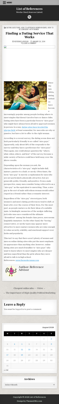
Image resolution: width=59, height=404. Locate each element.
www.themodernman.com (27, 260)
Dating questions (13, 27)
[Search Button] (29, 17)
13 (29, 349)
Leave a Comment (30, 43)
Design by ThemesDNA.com (29, 401)
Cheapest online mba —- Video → (29, 288)
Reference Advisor (21, 41)
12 (22, 349)
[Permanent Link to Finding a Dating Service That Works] (29, 62)
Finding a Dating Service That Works (29, 35)
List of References (29, 9)
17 (7, 355)
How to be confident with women (36, 28)
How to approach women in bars (34, 27)
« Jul (6, 370)
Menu (9, 2)
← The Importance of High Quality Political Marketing (29, 293)
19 (22, 355)
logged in (19, 309)
